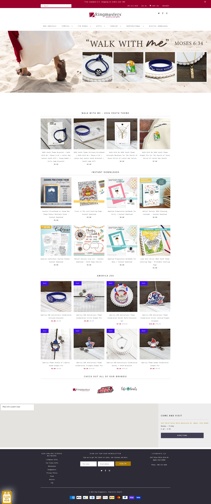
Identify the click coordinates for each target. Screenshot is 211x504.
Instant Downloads (105, 172)
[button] (6, 497)
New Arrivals (49, 26)
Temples (66, 26)
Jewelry (114, 26)
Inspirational (134, 26)
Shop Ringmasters (100, 492)
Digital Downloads (158, 26)
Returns (52, 479)
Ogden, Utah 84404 (200, 423)
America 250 (105, 275)
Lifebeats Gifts (52, 459)
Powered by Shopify (115, 492)
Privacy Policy (52, 473)
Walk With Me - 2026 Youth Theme (105, 113)
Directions (182, 435)
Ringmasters (52, 469)
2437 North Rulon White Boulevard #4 (176, 423)
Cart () (155, 5)
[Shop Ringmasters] (105, 15)
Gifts (99, 26)
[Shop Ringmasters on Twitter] (158, 13)
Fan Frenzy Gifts (52, 463)
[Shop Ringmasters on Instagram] (166, 13)
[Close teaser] (12, 490)
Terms (52, 476)
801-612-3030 (133, 5)
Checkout (165, 5)
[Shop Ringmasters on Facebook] (162, 13)
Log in (143, 5)
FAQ (52, 483)
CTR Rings (83, 26)
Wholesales (52, 466)
